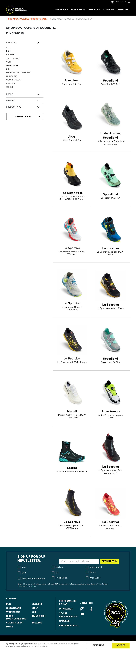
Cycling (10, 55)
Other (9, 87)
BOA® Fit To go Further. (22, 10)
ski (34, 612)
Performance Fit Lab (67, 602)
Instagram (82, 609)
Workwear (12, 65)
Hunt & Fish (12, 76)
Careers (64, 621)
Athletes (94, 10)
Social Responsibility (68, 615)
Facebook (91, 609)
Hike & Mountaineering (18, 73)
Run (8, 51)
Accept (120, 645)
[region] (68, 646)
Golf (9, 62)
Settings (98, 645)
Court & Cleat (13, 80)
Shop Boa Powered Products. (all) (27, 19)
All (8, 48)
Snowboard (12, 58)
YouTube (82, 614)
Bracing (10, 83)
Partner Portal (69, 626)
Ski (7, 69)
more (9, 627)
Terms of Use (31, 586)
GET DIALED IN (109, 561)
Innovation (66, 609)
